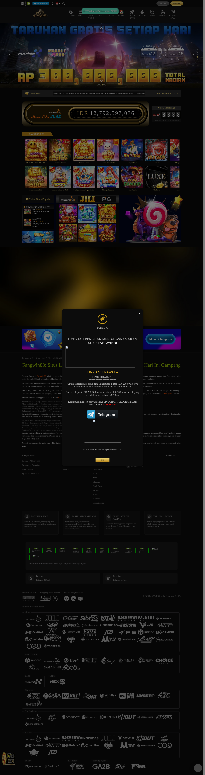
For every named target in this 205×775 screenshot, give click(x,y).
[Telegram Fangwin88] (102, 414)
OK (102, 460)
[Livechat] (102, 429)
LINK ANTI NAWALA (102, 372)
